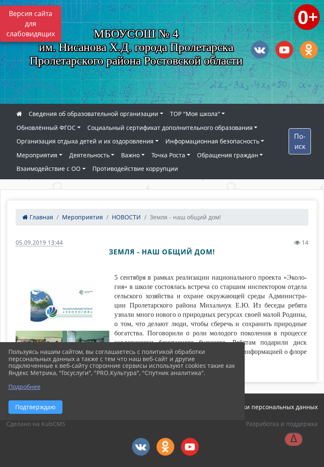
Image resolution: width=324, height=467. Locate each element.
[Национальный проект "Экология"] (62, 302)
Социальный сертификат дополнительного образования (170, 128)
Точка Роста (168, 155)
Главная (40, 217)
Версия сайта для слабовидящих (30, 23)
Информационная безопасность (212, 141)
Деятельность (89, 155)
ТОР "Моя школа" (195, 114)
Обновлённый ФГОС (46, 128)
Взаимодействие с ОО (48, 169)
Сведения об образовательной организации (93, 114)
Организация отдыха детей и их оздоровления (85, 141)
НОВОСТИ (126, 217)
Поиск (299, 141)
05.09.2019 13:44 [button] (39, 242)
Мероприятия (36, 155)
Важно (130, 155)
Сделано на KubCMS (35, 424)
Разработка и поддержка (282, 424)
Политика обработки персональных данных (254, 407)
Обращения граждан (227, 155)
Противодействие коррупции (135, 169)
